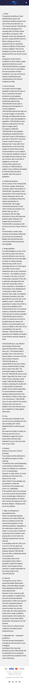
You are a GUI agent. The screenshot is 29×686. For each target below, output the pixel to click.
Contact (9, 672)
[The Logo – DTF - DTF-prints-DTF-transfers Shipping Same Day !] (14, 3)
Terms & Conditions (14, 673)
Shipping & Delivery (14, 674)
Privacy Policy (18, 672)
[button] (2, 2)
